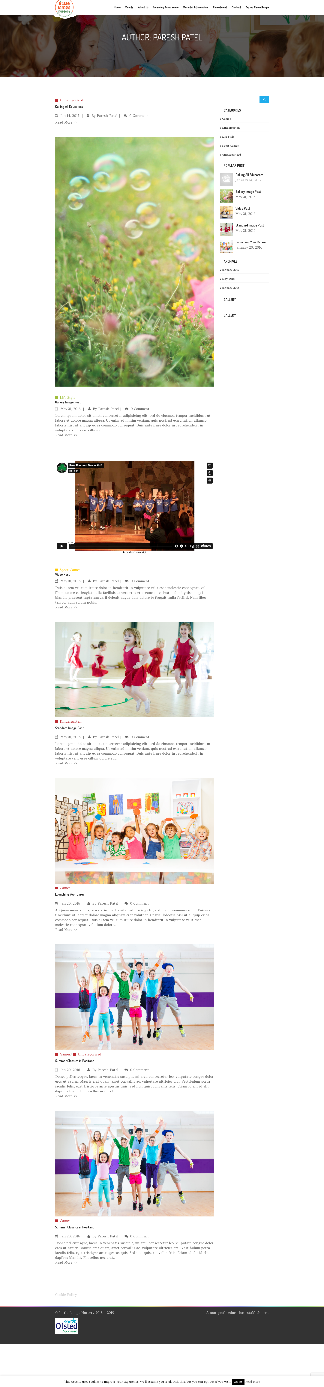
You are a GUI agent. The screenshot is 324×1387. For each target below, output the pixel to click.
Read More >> (66, 122)
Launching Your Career (251, 242)
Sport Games (70, 570)
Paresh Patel (107, 115)
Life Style (67, 397)
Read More (252, 1381)
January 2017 (230, 269)
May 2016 (228, 278)
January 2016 (230, 287)
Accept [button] (238, 1381)
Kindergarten (71, 721)
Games (65, 888)
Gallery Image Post (68, 402)
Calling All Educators (249, 175)
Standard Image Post (250, 225)
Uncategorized (71, 100)
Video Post (62, 574)
